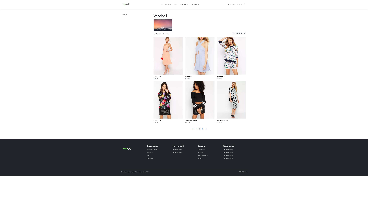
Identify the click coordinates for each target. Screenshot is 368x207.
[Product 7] (168, 100)
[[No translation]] (199, 100)
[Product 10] (231, 56)
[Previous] (193, 129)
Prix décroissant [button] (238, 33)
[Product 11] (199, 56)
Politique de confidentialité (141, 172)
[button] (229, 4)
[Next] (206, 129)
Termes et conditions (127, 172)
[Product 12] (168, 56)
